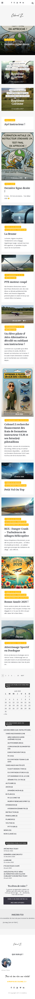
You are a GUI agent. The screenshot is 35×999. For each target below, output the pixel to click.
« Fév (5, 714)
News (6, 830)
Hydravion (10, 805)
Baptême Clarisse (17, 75)
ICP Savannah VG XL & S (14, 275)
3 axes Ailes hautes (14, 765)
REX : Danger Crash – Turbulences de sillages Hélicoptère (16, 532)
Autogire (10, 783)
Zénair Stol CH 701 (15, 780)
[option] (17, 40)
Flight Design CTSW (16, 769)
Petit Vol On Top (14, 489)
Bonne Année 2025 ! (16, 601)
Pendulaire (10, 816)
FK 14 (10, 756)
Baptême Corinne (17, 102)
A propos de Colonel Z (16, 981)
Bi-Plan (9, 794)
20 (18, 675)
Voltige (9, 823)
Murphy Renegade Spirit (18, 801)
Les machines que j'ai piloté (17, 69)
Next (22, 675)
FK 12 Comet (13, 798)
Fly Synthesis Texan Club (17, 66)
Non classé (9, 39)
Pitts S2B (11, 826)
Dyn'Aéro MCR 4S (14, 790)
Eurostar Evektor (15, 752)
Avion (8, 787)
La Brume (10, 233)
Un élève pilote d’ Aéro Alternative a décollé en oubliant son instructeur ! (16, 874)
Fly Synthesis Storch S (17, 772)
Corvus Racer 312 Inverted (19, 746)
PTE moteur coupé (15, 282)
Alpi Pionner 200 (14, 743)
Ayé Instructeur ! (14, 124)
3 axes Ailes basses (17, 63)
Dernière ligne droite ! (13, 854)
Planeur (9, 819)
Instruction (10, 277)
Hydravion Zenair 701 (17, 808)
